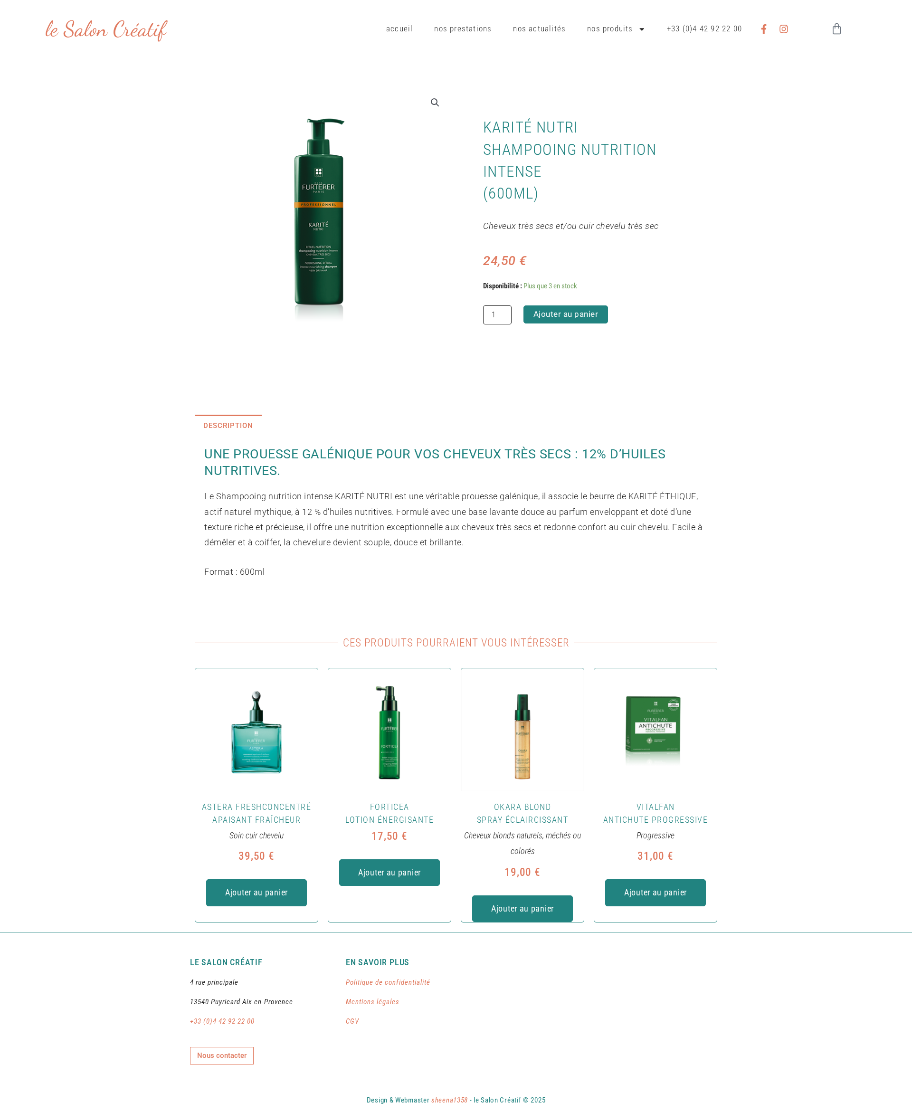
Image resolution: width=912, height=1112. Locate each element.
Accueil (399, 28)
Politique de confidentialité (388, 982)
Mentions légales (372, 1002)
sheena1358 (449, 1100)
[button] (435, 102)
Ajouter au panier (565, 314)
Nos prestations (463, 28)
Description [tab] (228, 425)
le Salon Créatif (106, 29)
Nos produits (610, 28)
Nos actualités (539, 28)
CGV (352, 1021)
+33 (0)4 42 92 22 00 (704, 28)
